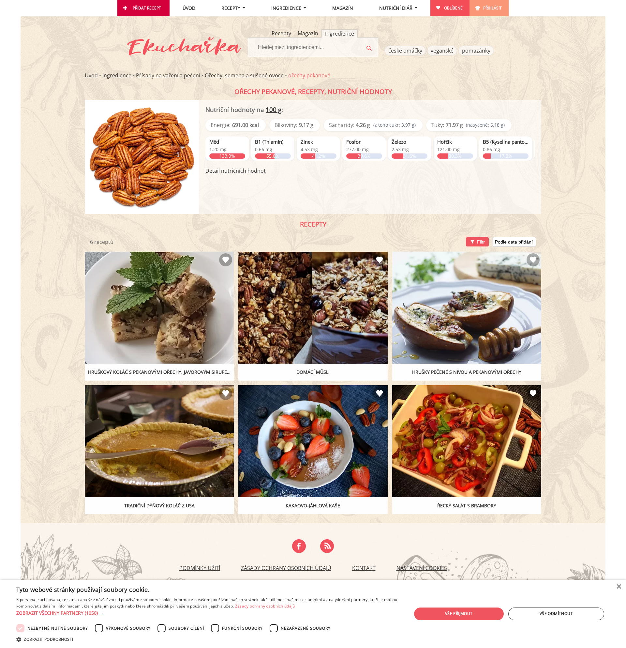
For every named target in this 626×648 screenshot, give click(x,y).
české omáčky (405, 50)
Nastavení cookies (421, 568)
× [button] (618, 586)
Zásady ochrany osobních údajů (286, 568)
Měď (214, 141)
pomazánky (476, 50)
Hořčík (444, 141)
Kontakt (364, 568)
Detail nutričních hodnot (235, 170)
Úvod (189, 8)
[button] (208, 613)
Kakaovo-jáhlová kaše (313, 505)
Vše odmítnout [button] (556, 613)
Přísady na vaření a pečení (168, 75)
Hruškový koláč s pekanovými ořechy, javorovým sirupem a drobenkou (161, 372)
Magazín (342, 8)
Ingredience (286, 8)
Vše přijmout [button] (459, 613)
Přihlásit (492, 8)
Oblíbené (453, 8)
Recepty (230, 8)
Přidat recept (147, 8)
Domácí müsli (313, 372)
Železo (399, 141)
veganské (442, 50)
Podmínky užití (199, 568)
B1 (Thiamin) (269, 141)
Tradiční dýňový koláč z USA (159, 505)
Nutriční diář (395, 8)
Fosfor (353, 141)
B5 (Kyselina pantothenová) (506, 141)
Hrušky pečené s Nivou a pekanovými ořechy (466, 372)
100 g (273, 109)
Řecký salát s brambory (466, 505)
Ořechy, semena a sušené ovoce (244, 75)
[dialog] (313, 614)
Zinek (307, 141)
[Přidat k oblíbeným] (225, 259)
